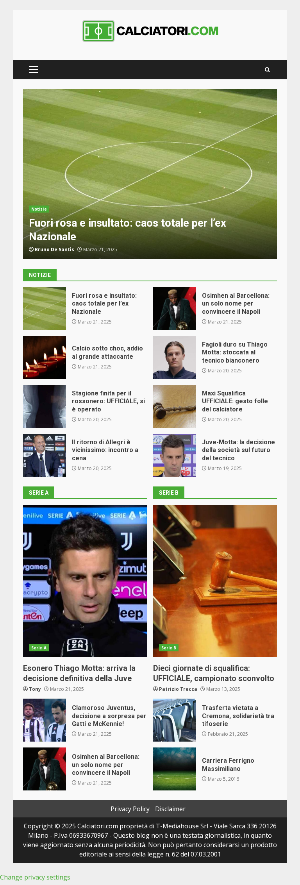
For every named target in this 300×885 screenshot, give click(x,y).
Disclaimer (170, 809)
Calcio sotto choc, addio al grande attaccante (44, 357)
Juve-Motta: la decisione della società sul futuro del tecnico (174, 455)
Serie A (38, 648)
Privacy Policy (130, 809)
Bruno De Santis (54, 249)
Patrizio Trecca (178, 689)
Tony (35, 689)
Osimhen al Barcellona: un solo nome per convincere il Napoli (174, 308)
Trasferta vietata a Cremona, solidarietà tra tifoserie (174, 720)
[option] (150, 174)
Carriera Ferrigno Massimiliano (174, 768)
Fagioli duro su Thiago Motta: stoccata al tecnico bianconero (174, 357)
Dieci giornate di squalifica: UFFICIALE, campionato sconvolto (215, 581)
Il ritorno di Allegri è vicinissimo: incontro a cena (44, 455)
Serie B (169, 648)
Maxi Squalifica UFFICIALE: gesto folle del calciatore (174, 406)
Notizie (39, 209)
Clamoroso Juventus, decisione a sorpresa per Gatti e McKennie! (44, 720)
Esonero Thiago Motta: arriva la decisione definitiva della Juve (85, 581)
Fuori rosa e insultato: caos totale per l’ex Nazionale (150, 174)
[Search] (267, 69)
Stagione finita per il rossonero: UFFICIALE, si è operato (44, 406)
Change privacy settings (35, 877)
